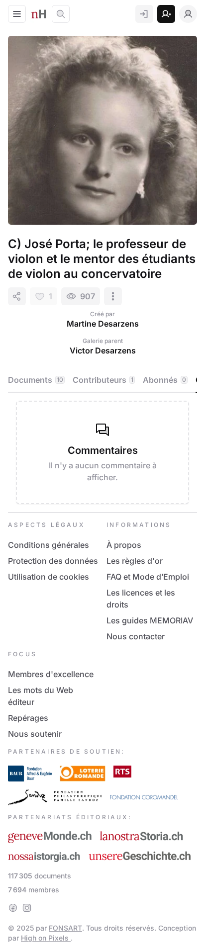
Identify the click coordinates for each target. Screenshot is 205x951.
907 (87, 296)
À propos (123, 545)
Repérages (28, 718)
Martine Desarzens (103, 324)
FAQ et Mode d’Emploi (147, 577)
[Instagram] (27, 908)
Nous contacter (135, 636)
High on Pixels (46, 938)
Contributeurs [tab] (103, 380)
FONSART (65, 928)
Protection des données (53, 561)
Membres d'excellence (51, 674)
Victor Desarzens (103, 350)
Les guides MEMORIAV (149, 620)
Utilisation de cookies (48, 577)
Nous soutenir (35, 734)
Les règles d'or (134, 561)
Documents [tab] (35, 380)
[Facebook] (13, 908)
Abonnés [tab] (164, 380)
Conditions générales (48, 545)
